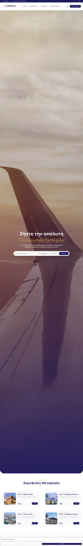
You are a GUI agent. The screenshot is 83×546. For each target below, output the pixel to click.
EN (79, 1)
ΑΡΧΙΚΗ (25, 6)
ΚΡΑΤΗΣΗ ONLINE (75, 6)
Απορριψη (21, 543)
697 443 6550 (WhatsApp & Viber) (19, 1)
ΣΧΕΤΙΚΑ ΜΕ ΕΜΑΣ (54, 6)
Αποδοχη (62, 543)
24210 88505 (6, 1)
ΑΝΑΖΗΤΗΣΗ (64, 253)
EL (78, 1)
